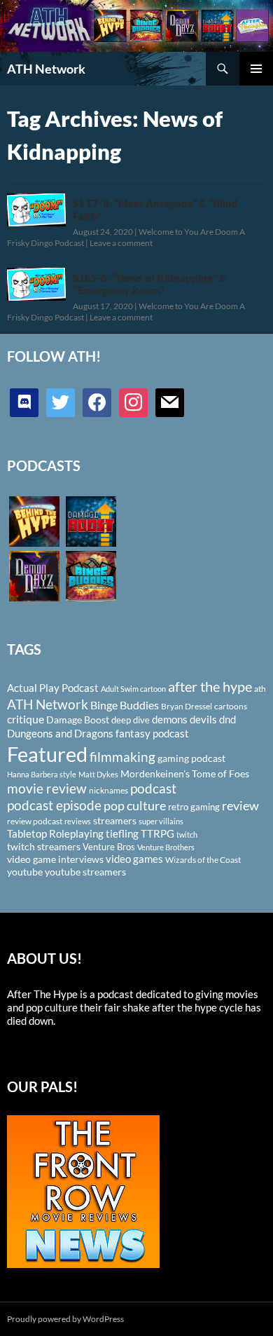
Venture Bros (109, 846)
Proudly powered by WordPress (65, 1319)
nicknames (108, 790)
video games (134, 859)
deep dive (130, 719)
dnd (227, 719)
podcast (153, 788)
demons (170, 719)
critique (25, 719)
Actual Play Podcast (53, 687)
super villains (161, 821)
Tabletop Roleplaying (55, 833)
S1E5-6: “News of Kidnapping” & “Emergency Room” (150, 283)
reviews (77, 821)
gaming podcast (191, 758)
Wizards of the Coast (203, 859)
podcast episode (54, 805)
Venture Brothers (166, 847)
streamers (114, 820)
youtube (25, 872)
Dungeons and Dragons (60, 733)
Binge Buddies (124, 705)
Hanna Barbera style (41, 774)
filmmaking (122, 757)
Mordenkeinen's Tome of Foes (184, 773)
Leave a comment (121, 243)
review (240, 805)
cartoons (230, 706)
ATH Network (46, 68)
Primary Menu (256, 69)
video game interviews (55, 859)
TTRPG (157, 833)
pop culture (135, 805)
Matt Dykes (98, 774)
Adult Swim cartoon (133, 688)
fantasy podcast (152, 733)
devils (203, 719)
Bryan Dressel (186, 706)
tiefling (122, 833)
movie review (47, 788)
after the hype (210, 687)
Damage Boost (77, 719)
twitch (186, 834)
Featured (47, 754)
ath (260, 688)
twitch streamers (43, 846)
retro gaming (194, 806)
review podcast (34, 821)
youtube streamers (85, 872)
